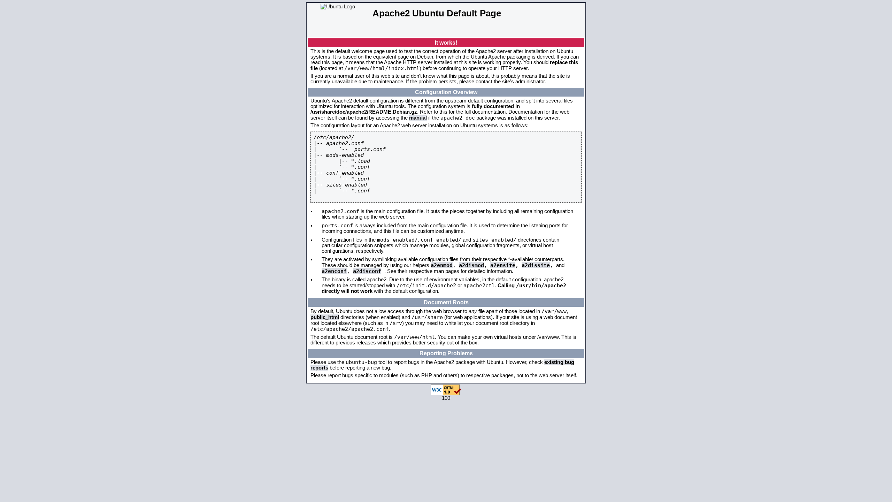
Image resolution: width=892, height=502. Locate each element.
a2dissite (536, 265)
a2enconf (334, 271)
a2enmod (442, 265)
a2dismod (471, 265)
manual (418, 118)
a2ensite (502, 265)
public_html (324, 317)
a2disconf (367, 271)
